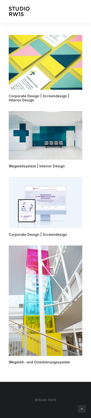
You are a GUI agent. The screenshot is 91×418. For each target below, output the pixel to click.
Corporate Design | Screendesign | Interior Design (39, 98)
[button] (45, 62)
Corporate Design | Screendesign (38, 234)
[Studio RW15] (19, 11)
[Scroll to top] (82, 408)
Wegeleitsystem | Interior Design (37, 166)
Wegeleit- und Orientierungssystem (39, 362)
